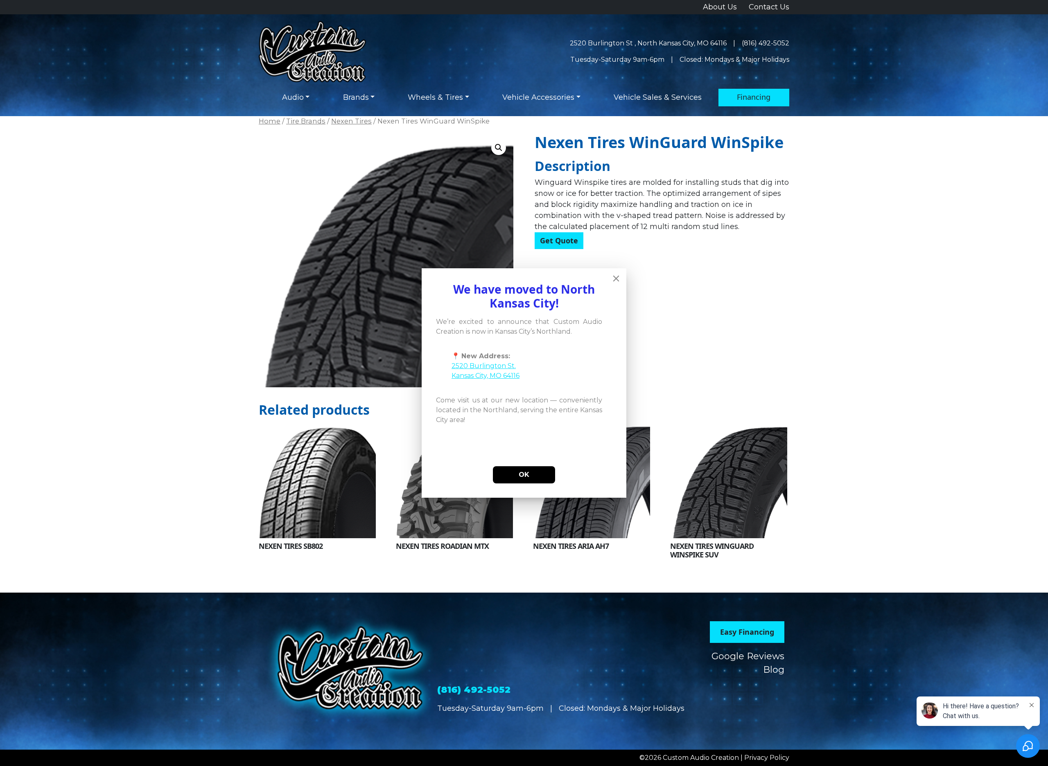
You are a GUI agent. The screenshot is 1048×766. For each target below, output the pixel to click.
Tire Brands (305, 121)
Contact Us (769, 6)
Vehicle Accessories (538, 97)
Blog (773, 669)
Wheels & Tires (435, 97)
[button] (498, 147)
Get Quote (559, 240)
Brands (356, 97)
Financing (753, 97)
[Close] (616, 278)
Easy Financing (747, 632)
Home (269, 121)
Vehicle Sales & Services (658, 97)
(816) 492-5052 (765, 43)
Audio (293, 97)
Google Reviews (747, 656)
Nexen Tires (351, 121)
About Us (720, 6)
